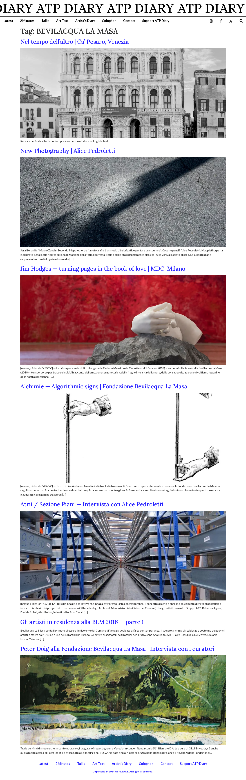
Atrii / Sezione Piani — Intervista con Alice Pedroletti (92, 504)
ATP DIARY (47, 8)
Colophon (109, 21)
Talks (45, 21)
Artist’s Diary (85, 21)
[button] (241, 21)
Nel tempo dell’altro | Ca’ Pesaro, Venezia (74, 41)
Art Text (62, 21)
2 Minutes (27, 21)
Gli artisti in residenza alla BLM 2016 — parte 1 (82, 622)
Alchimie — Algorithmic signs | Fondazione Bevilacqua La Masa (103, 386)
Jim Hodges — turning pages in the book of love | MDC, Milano (102, 268)
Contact (129, 21)
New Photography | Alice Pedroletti (67, 150)
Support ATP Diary (155, 21)
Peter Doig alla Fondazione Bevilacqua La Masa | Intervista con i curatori (117, 648)
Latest (8, 21)
